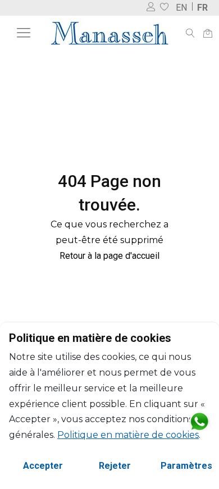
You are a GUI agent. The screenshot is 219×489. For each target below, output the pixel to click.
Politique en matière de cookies (128, 434)
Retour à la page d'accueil (109, 255)
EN (181, 7)
